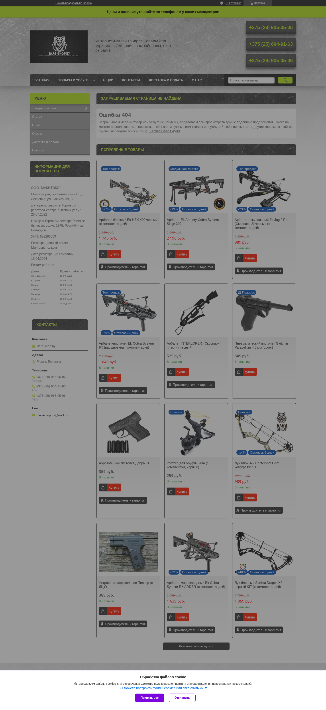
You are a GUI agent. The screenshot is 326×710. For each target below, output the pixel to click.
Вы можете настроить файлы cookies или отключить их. (161, 688)
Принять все (150, 697)
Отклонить (182, 697)
